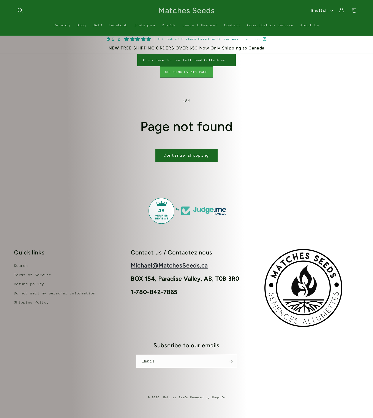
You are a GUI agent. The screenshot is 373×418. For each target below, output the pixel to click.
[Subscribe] (230, 361)
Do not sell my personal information (54, 293)
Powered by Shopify (207, 397)
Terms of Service (32, 275)
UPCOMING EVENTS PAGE (186, 72)
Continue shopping (186, 155)
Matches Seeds (175, 397)
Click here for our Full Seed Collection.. (186, 60)
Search (21, 266)
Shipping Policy (31, 302)
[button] (20, 10)
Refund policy (29, 284)
